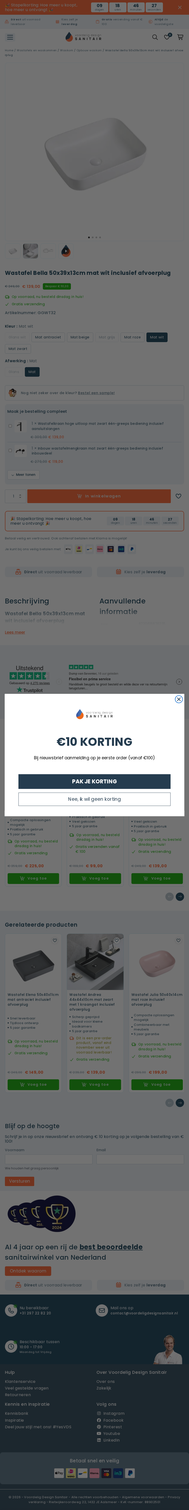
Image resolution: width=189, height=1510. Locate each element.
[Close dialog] (179, 699)
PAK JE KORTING (94, 781)
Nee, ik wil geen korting (94, 799)
